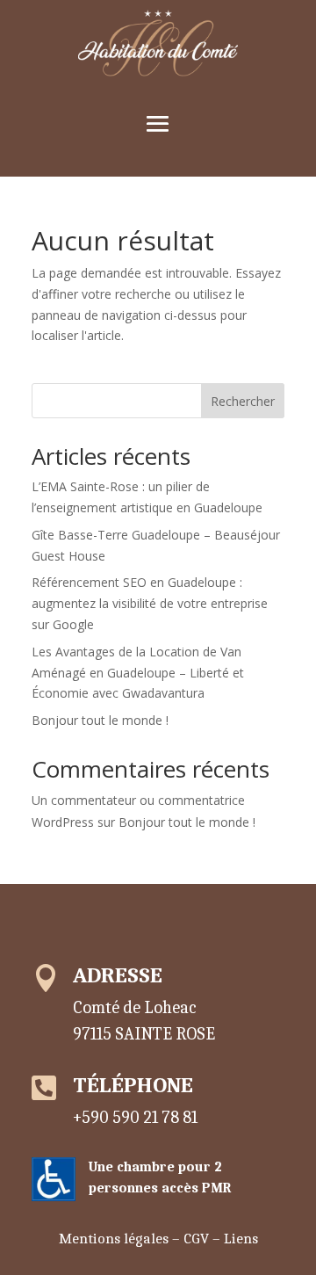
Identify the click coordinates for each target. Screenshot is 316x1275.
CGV (196, 1238)
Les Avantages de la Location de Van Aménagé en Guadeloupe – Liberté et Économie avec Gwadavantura (138, 672)
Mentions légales (114, 1238)
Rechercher (243, 401)
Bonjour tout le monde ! (100, 720)
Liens (241, 1238)
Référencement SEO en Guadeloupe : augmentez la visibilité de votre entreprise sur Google (150, 603)
